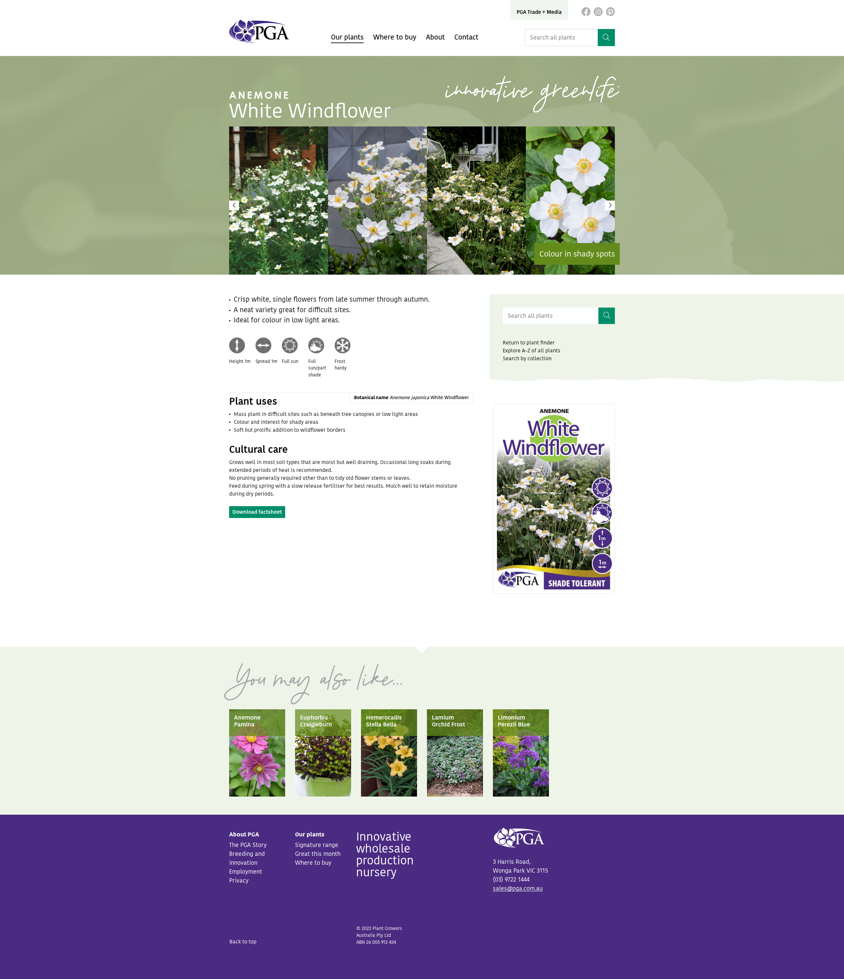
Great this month (318, 854)
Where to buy (394, 37)
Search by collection (527, 358)
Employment (245, 872)
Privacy (239, 880)
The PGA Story (248, 845)
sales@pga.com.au (518, 888)
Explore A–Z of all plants (531, 350)
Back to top (242, 941)
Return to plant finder (529, 342)
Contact (466, 37)
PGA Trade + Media (539, 12)
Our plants (347, 37)
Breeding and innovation (247, 858)
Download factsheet (257, 512)
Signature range (316, 845)
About (435, 37)
